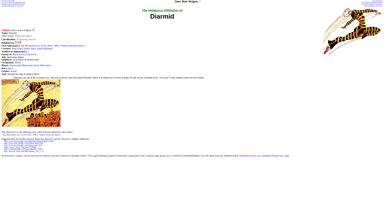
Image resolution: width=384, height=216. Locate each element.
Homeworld (15, 65)
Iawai (36, 65)
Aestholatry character (375, 6)
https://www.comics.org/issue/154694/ (20, 147)
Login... (287, 156)
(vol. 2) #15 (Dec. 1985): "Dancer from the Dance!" (53, 45)
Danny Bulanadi (44, 48)
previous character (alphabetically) (14, 2)
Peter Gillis (17, 48)
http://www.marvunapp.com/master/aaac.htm (23, 145)
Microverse (27, 65)
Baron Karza (19, 54)
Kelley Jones (30, 48)
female (13, 71)
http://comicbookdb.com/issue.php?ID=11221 (23, 149)
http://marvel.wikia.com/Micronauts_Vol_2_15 (24, 151)
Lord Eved (31, 54)
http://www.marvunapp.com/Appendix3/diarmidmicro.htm (29, 141)
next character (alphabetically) (371, 2)
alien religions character (374, 4)
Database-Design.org (272, 156)
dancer (18, 62)
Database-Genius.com (250, 156)
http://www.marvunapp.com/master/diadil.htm (23, 143)
